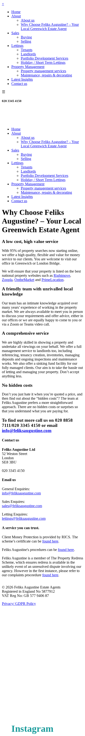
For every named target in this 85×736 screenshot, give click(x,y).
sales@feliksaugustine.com (22, 506)
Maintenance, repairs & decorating (46, 75)
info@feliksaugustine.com (26, 430)
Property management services (43, 71)
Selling (26, 41)
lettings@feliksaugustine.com (24, 518)
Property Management (27, 67)
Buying (26, 37)
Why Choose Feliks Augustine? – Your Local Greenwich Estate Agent (50, 27)
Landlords (28, 54)
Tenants (26, 50)
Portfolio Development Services (44, 58)
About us (27, 20)
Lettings (17, 46)
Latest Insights (22, 79)
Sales (15, 33)
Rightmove (62, 275)
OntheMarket (24, 280)
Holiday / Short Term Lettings (43, 62)
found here (50, 541)
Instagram (32, 728)
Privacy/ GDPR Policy (19, 604)
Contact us (19, 84)
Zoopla (7, 280)
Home (16, 12)
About (16, 16)
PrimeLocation (53, 280)
